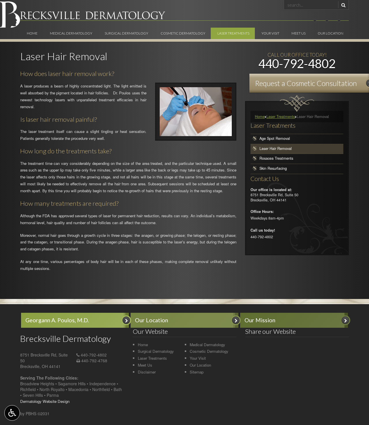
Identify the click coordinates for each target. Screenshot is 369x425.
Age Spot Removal (274, 138)
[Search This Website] (342, 4)
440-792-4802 (94, 355)
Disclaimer (147, 372)
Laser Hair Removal (275, 148)
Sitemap (197, 372)
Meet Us (298, 33)
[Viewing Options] (12, 413)
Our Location (330, 33)
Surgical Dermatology (126, 33)
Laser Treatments (233, 33)
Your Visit (270, 33)
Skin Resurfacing (273, 168)
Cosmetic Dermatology (183, 33)
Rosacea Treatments (276, 158)
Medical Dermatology (71, 33)
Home (32, 33)
